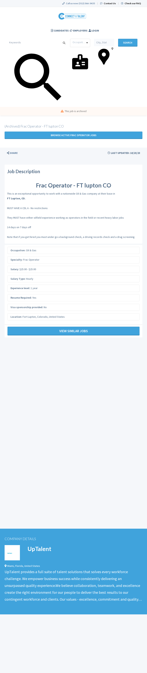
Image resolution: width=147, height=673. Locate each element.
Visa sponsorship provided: (27, 307)
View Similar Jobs (73, 331)
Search (127, 42)
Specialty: (17, 259)
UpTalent (39, 548)
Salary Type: (18, 278)
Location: (16, 316)
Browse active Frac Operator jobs (73, 135)
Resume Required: (21, 297)
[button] (12, 153)
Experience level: (20, 288)
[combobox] (80, 43)
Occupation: (18, 250)
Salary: (15, 269)
